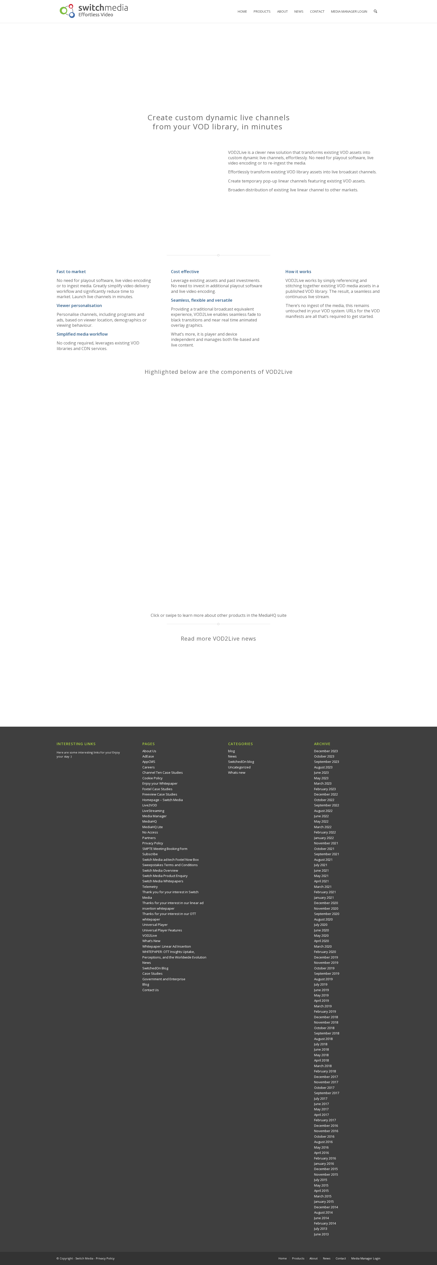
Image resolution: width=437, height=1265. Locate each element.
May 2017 (321, 1109)
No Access (150, 832)
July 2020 (320, 924)
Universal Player (155, 924)
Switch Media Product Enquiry (165, 875)
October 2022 (324, 800)
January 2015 (324, 1201)
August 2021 (323, 859)
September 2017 (326, 1093)
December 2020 (326, 903)
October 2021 (324, 848)
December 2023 (326, 751)
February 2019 (325, 1011)
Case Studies (152, 973)
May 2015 (321, 1185)
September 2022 (326, 805)
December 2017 (326, 1076)
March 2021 (323, 886)
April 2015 (321, 1190)
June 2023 (321, 772)
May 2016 (321, 1147)
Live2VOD (149, 805)
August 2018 (323, 1038)
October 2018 (324, 1028)
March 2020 (323, 946)
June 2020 (321, 930)
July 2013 (320, 1228)
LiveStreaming (153, 810)
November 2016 (326, 1131)
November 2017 (326, 1082)
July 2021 (320, 865)
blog (231, 751)
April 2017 (321, 1114)
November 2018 (326, 1022)
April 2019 (321, 1000)
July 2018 (320, 1044)
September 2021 (326, 854)
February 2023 (325, 789)
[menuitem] (242, 11)
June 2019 (321, 990)
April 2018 (321, 1060)
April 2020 (321, 940)
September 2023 (326, 761)
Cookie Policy (152, 778)
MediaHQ (149, 821)
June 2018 (321, 1049)
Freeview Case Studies (159, 794)
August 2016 (323, 1141)
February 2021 (325, 892)
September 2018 (326, 1033)
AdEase (148, 756)
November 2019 (326, 962)
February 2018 (325, 1071)
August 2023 (323, 767)
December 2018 (326, 1017)
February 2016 (325, 1158)
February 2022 (325, 832)
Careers (148, 767)
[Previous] (68, 494)
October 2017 (324, 1087)
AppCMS (148, 761)
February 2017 (325, 1120)
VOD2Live (149, 935)
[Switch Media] (93, 11)
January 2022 (324, 837)
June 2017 (321, 1103)
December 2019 (326, 957)
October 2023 (324, 756)
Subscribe (150, 854)
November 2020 (326, 908)
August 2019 (323, 979)
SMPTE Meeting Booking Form (164, 848)
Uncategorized (239, 767)
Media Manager (154, 816)
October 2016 (324, 1136)
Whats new (236, 772)
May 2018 (321, 1055)
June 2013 (321, 1234)
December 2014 (326, 1207)
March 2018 (323, 1066)
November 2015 (326, 1174)
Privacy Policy (152, 843)
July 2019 (320, 984)
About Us (149, 751)
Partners (149, 837)
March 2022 (323, 827)
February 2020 (325, 951)
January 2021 (324, 897)
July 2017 (320, 1098)
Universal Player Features (162, 930)
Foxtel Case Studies (157, 789)
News (146, 962)
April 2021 (321, 881)
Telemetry (150, 886)
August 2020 (323, 919)
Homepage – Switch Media (162, 800)
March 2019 (323, 1006)
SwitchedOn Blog (155, 968)
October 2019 (324, 968)
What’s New (151, 940)
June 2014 (321, 1218)
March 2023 (323, 783)
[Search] (375, 11)
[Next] (369, 494)
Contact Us (150, 990)
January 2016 (324, 1163)
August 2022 (323, 810)
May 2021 (321, 875)
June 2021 (321, 870)
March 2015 (323, 1196)
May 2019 (321, 995)
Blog (145, 984)
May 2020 (321, 935)
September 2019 (326, 973)
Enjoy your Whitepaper (160, 783)
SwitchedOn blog (241, 761)
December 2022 (326, 794)
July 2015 (320, 1179)
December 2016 (326, 1125)
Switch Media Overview (160, 870)
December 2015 (326, 1169)
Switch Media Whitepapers (162, 881)
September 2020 (326, 913)
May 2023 (321, 778)
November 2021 (326, 843)
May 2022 (321, 821)
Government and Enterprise (163, 979)
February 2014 (325, 1223)
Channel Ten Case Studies (162, 772)
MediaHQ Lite (152, 827)
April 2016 (321, 1152)
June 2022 (321, 816)
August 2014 (323, 1212)
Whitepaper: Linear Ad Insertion (166, 946)
